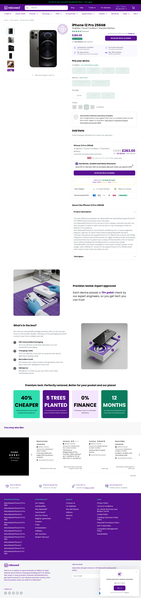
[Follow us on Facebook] (5, 593)
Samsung (45, 14)
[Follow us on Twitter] (9, 593)
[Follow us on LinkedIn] (21, 593)
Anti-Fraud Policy (104, 526)
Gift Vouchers (40, 534)
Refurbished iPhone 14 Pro (14, 511)
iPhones (32, 14)
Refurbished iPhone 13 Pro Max (14, 523)
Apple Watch (87, 14)
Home (6, 20)
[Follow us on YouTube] (17, 593)
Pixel (57, 14)
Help (81, 7)
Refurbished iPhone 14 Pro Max (14, 518)
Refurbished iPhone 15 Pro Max (14, 504)
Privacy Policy (102, 503)
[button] (80, 31)
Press (37, 525)
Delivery (69, 512)
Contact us (70, 503)
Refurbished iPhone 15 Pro (14, 508)
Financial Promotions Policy (108, 522)
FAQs (68, 518)
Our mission (39, 503)
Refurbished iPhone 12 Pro (14, 534)
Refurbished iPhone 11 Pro (14, 548)
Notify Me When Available (121, 38)
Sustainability (40, 506)
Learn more (83, 78)
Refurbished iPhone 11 (12, 545)
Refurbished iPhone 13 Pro (14, 528)
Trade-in (92, 7)
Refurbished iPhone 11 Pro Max (14, 552)
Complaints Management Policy (107, 530)
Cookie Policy (102, 514)
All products (14, 20)
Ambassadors (40, 528)
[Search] (27, 7)
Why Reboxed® (41, 509)
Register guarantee (43, 518)
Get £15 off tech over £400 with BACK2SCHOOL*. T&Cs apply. (70, 2)
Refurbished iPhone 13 (13, 531)
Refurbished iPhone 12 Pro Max (14, 538)
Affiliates (38, 531)
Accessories (70, 14)
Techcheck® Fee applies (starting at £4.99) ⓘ (88, 154)
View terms (109, 120)
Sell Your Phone (41, 515)
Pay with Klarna (72, 509)
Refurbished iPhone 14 (13, 514)
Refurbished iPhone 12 (13, 542)
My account (120, 9)
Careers (38, 521)
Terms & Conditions (105, 506)
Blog (72, 7)
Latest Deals (20, 14)
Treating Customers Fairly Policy (107, 518)
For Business (106, 7)
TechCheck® (40, 512)
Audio (125, 14)
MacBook (115, 14)
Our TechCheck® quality (89, 65)
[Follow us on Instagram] (13, 593)
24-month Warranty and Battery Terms (107, 510)
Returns (69, 515)
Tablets (102, 14)
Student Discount (42, 537)
